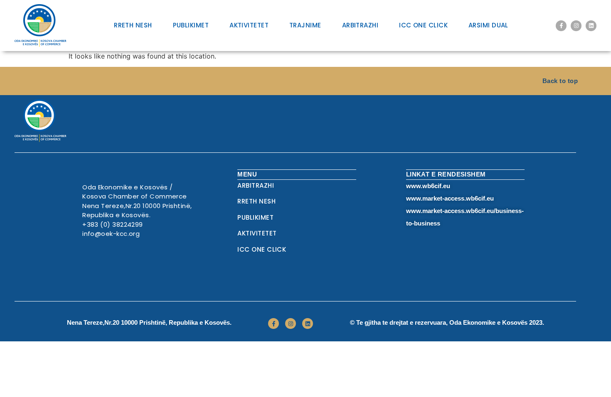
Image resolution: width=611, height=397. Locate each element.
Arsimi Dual (488, 25)
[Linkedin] (591, 25)
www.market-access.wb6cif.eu (450, 198)
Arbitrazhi (360, 25)
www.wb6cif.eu (428, 185)
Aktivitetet (249, 25)
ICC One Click (423, 25)
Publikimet (191, 25)
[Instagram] (576, 25)
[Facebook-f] (561, 25)
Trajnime (305, 25)
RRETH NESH (133, 25)
